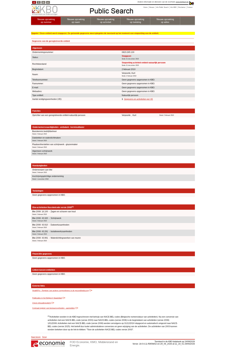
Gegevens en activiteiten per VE (138, 99)
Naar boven (36, 337)
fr (38, 2)
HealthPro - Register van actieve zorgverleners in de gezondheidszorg (60, 290)
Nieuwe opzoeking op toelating (135, 20)
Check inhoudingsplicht (41, 303)
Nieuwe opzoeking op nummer (46, 20)
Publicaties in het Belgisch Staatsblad (47, 298)
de (43, 2)
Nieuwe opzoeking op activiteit (105, 20)
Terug (44, 337)
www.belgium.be (182, 2)
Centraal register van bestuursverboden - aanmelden (53, 308)
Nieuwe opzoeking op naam (76, 20)
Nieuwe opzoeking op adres (165, 20)
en (48, 2)
